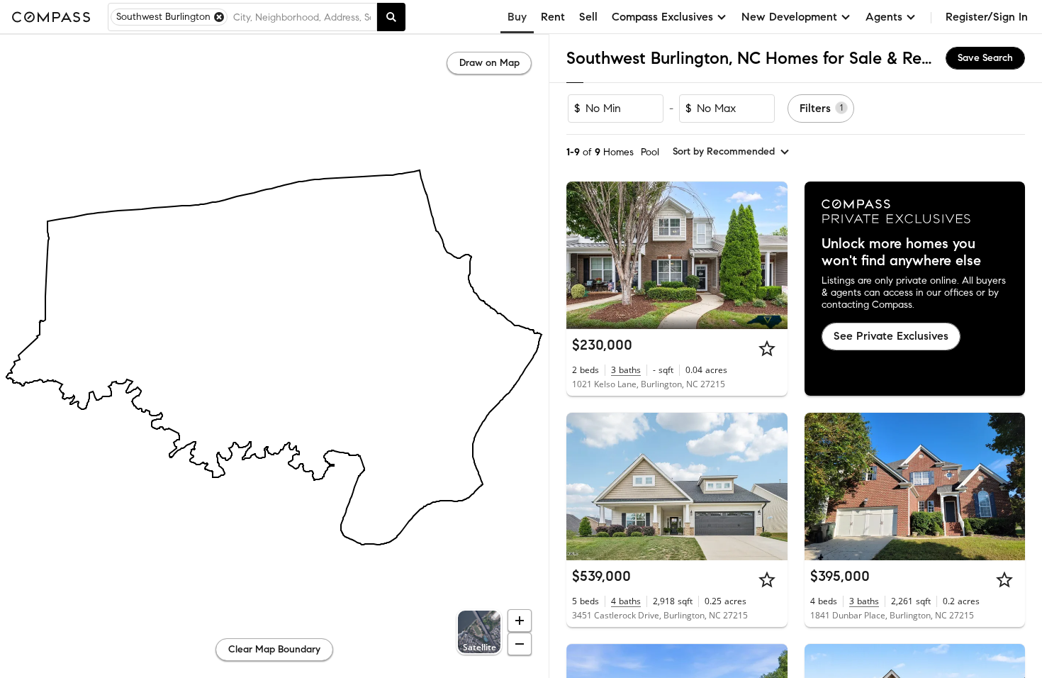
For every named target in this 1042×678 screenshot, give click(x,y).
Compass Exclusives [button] (662, 16)
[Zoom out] (520, 644)
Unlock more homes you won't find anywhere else (901, 252)
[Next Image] (770, 255)
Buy (517, 16)
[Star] (767, 348)
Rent (553, 16)
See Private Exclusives (891, 336)
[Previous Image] (583, 255)
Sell (588, 16)
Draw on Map (489, 63)
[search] (391, 17)
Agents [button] (883, 16)
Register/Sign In (987, 16)
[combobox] (302, 17)
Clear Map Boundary (274, 649)
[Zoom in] (520, 620)
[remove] (219, 17)
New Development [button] (789, 16)
